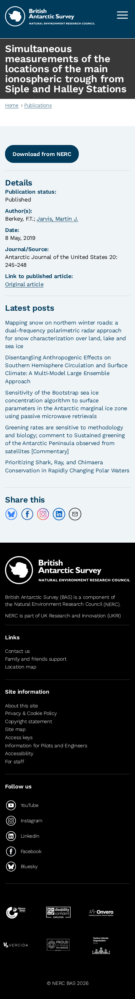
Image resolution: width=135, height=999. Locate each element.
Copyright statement (28, 721)
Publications (38, 105)
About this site (21, 706)
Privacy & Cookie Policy (31, 713)
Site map (15, 729)
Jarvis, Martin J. (57, 218)
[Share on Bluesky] (11, 514)
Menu (122, 15)
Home (12, 105)
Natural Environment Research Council (58, 604)
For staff (14, 762)
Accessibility (19, 753)
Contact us (17, 651)
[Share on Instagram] (43, 514)
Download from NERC (42, 154)
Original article (24, 284)
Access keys (19, 737)
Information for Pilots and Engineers (46, 746)
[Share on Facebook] (27, 514)
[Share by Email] (75, 514)
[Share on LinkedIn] (59, 514)
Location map (20, 667)
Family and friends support (36, 659)
